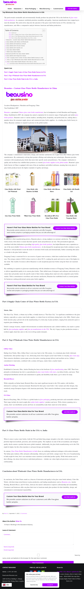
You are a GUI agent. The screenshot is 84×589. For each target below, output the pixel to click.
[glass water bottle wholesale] (12, 198)
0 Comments (24, 513)
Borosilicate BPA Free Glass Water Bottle (17, 53)
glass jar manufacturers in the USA (38, 329)
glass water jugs (74, 356)
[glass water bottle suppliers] (51, 171)
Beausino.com (66, 482)
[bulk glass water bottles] (51, 198)
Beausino (7, 112)
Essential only (34, 584)
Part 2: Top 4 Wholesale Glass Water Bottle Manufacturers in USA (27, 36)
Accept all (50, 584)
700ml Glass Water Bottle (13, 51)
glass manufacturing (57, 369)
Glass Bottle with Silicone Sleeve (15, 45)
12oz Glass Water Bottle (13, 49)
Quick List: (14, 32)
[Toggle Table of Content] (43, 30)
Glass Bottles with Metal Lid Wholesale (17, 42)
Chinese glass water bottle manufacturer (31, 112)
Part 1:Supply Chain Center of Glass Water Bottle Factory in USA (25, 57)
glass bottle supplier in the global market (55, 162)
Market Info (69, 581)
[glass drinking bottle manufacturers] (32, 198)
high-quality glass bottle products (42, 244)
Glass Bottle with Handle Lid (14, 48)
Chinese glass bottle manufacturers (30, 247)
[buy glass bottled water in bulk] (12, 171)
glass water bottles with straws (47, 372)
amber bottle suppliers (38, 402)
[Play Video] (42, 139)
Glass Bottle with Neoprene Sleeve (16, 55)
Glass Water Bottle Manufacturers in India (24, 451)
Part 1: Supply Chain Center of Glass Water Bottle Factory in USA (27, 34)
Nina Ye (6, 513)
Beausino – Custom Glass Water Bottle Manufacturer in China (23, 40)
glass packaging (45, 399)
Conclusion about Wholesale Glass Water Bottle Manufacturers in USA (27, 63)
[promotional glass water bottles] (71, 171)
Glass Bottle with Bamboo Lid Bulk (16, 44)
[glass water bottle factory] (32, 171)
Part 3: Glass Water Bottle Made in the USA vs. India (24, 38)
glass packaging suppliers (16, 329)
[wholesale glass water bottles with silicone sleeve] (71, 198)
